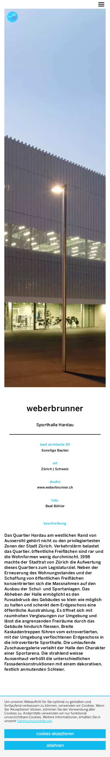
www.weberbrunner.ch (55, 487)
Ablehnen (55, 745)
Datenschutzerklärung (34, 721)
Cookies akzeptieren (55, 733)
